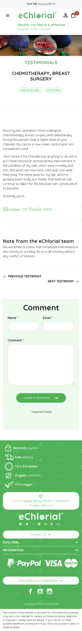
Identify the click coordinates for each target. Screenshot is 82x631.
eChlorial (41, 542)
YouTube (40, 591)
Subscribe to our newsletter (41, 580)
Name (13, 318)
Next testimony (63, 281)
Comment (16, 340)
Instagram (49, 591)
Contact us (41, 534)
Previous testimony (22, 276)
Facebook (30, 591)
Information (41, 550)
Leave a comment (41, 398)
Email (48, 318)
